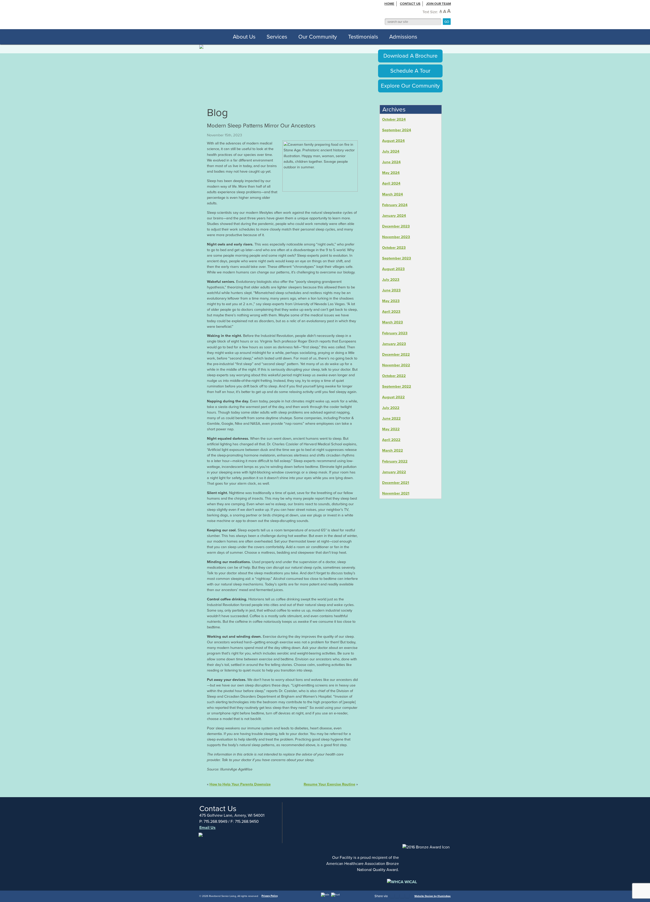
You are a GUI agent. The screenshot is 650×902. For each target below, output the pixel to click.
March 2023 (392, 322)
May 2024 (391, 172)
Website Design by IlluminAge (432, 896)
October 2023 (394, 247)
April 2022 (391, 439)
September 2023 (396, 258)
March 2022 (392, 450)
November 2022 (396, 365)
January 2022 (394, 472)
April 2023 (391, 311)
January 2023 (394, 344)
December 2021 (395, 482)
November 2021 (395, 493)
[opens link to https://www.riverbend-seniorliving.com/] (274, 14)
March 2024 (392, 194)
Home (389, 3)
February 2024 (395, 205)
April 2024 (391, 183)
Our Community (317, 36)
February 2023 (395, 333)
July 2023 (390, 279)
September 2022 (396, 386)
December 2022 (396, 354)
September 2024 (396, 130)
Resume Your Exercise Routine (329, 784)
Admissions (403, 36)
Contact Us (410, 3)
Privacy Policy (270, 896)
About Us (244, 36)
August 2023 (393, 269)
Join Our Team (438, 3)
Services (277, 36)
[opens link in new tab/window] (201, 837)
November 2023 (396, 237)
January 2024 (394, 215)
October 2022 (394, 376)
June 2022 (391, 418)
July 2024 (390, 151)
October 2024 (394, 119)
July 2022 (390, 408)
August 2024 (393, 140)
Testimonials (363, 36)
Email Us (207, 827)
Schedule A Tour (410, 71)
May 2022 (391, 429)
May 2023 (391, 301)
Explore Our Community (410, 85)
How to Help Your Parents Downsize (240, 784)
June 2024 (391, 162)
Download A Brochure (410, 56)
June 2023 (391, 290)
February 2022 (395, 461)
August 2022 (393, 397)
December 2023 (396, 226)
